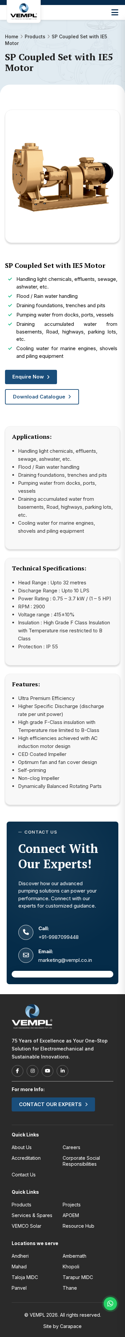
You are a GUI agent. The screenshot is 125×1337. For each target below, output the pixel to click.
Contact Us (24, 1174)
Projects (72, 1204)
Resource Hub (78, 1226)
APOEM (71, 1215)
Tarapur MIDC (78, 1277)
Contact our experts (50, 1104)
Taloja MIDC (25, 1277)
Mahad (19, 1266)
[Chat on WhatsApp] (110, 1303)
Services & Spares (32, 1215)
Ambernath (74, 1256)
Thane (70, 1288)
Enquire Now (28, 376)
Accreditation (26, 1158)
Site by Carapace (62, 1326)
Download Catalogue (39, 396)
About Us (22, 1147)
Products (35, 36)
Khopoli (71, 1266)
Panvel (19, 1288)
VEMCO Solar (26, 1226)
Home (11, 36)
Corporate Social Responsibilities (81, 1161)
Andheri (20, 1256)
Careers (71, 1147)
